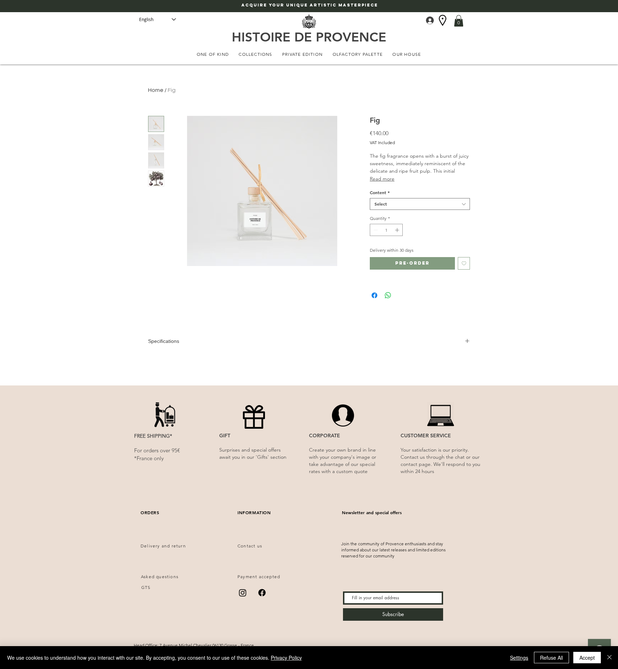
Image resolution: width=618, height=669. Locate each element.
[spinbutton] (386, 230)
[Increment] (398, 230)
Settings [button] (519, 657)
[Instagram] (242, 592)
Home (155, 90)
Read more (382, 179)
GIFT (224, 435)
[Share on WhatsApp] (388, 295)
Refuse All (551, 657)
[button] (459, 20)
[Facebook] (262, 592)
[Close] (609, 657)
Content (380, 192)
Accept (587, 657)
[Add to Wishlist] (464, 263)
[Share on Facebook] (374, 295)
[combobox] (420, 204)
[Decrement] (375, 230)
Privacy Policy (286, 657)
